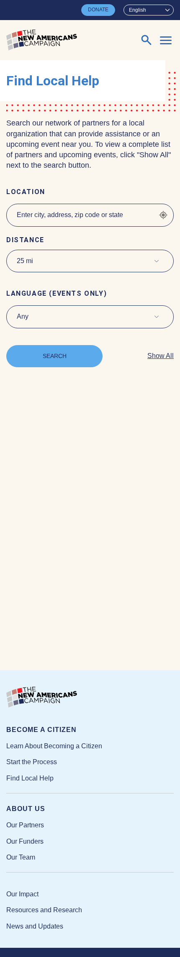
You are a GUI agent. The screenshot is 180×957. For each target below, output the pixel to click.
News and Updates (34, 926)
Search (55, 356)
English (137, 10)
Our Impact (22, 894)
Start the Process (31, 761)
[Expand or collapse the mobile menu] (166, 40)
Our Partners (25, 825)
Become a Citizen (41, 729)
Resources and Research (44, 910)
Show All (160, 355)
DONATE (98, 10)
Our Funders (25, 841)
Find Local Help (30, 778)
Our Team (20, 857)
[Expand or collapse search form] (146, 40)
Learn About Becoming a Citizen (54, 746)
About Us (25, 808)
